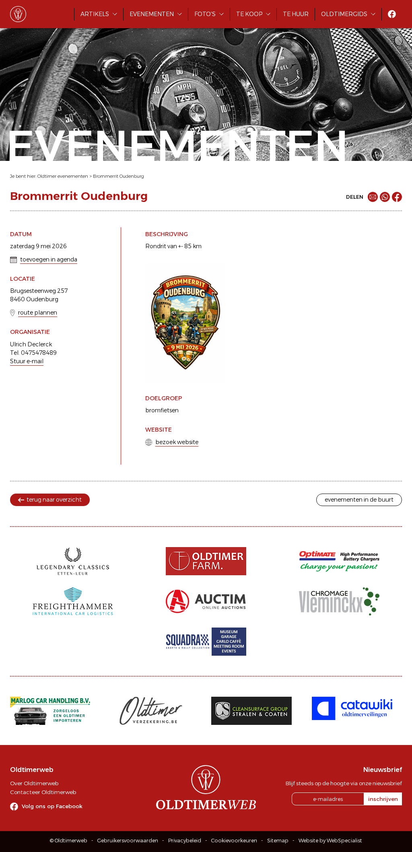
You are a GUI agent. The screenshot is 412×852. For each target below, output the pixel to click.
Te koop (249, 14)
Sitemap (277, 841)
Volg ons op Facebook (52, 806)
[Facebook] (397, 197)
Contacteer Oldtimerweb (43, 792)
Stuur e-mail (26, 361)
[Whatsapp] (385, 197)
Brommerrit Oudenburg (118, 176)
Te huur (296, 14)
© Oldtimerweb (68, 841)
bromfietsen (162, 410)
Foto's (205, 14)
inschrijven (383, 799)
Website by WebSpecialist (330, 841)
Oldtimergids (344, 14)
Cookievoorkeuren (234, 841)
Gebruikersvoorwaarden (127, 841)
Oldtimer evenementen (62, 176)
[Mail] (373, 197)
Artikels (94, 14)
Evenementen (152, 14)
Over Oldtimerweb (34, 783)
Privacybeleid (184, 841)
